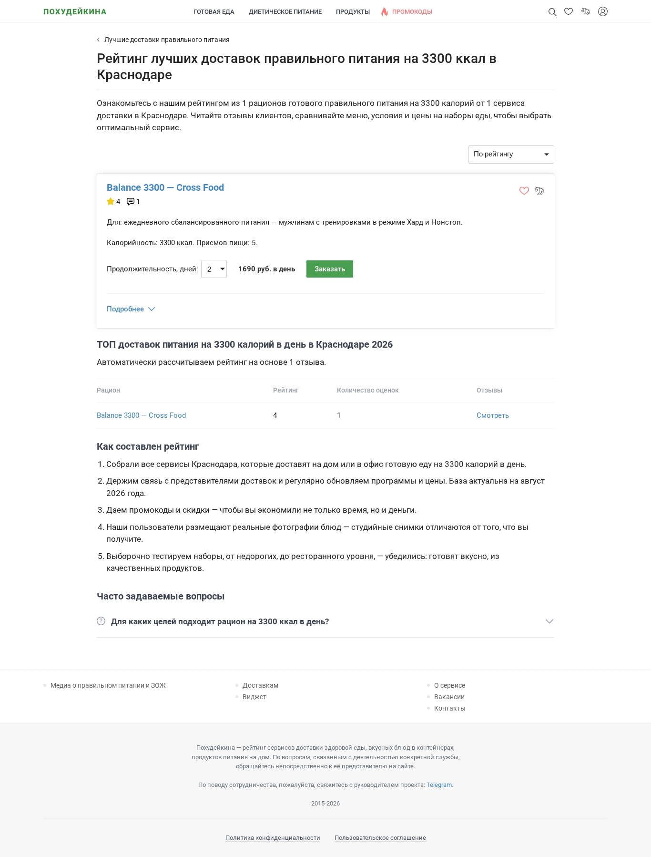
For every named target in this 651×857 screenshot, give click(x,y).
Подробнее (125, 309)
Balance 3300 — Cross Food (165, 187)
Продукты (353, 11)
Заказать (330, 269)
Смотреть (493, 415)
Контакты (450, 708)
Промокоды (412, 11)
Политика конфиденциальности (272, 837)
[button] (568, 11)
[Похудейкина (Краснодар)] (74, 8)
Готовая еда (213, 11)
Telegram (439, 784)
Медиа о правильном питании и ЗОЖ (108, 685)
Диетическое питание (285, 11)
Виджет (254, 697)
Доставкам (260, 685)
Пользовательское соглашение (380, 837)
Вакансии (449, 697)
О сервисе (449, 685)
